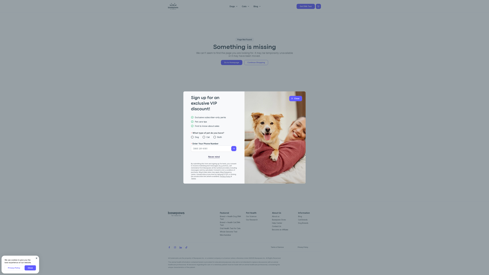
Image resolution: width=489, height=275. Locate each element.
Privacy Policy (14, 268)
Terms (193, 179)
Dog (197, 137)
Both (219, 137)
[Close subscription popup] (36, 258)
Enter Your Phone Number (206, 143)
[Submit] (233, 148)
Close (30, 268)
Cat (208, 137)
